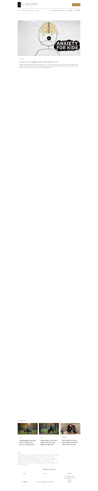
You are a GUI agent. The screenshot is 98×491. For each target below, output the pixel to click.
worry (26, 464)
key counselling (26, 458)
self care (43, 460)
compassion (56, 454)
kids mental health (33, 458)
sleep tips (39, 462)
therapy (19, 464)
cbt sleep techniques (46, 454)
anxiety (30, 454)
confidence (20, 456)
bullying (39, 454)
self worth (27, 462)
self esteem (47, 460)
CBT (18, 454)
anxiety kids (35, 454)
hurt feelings (20, 458)
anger (27, 454)
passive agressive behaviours (51, 458)
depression (50, 456)
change (52, 454)
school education (30, 460)
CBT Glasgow (23, 454)
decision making (43, 456)
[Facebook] (75, 10)
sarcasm (24, 460)
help (53, 456)
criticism (38, 456)
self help (51, 460)
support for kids (54, 462)
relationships (20, 460)
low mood (43, 458)
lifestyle (38, 458)
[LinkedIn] (77, 10)
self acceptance (38, 460)
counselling (25, 456)
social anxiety (44, 462)
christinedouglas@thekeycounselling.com (57, 10)
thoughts (23, 464)
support (49, 462)
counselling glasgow (32, 456)
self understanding (21, 462)
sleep (31, 462)
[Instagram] (79, 10)
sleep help (35, 462)
